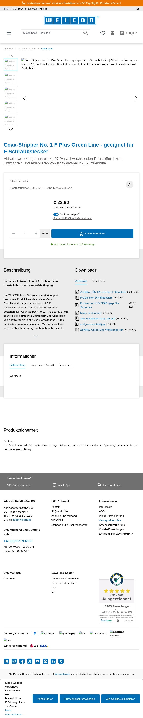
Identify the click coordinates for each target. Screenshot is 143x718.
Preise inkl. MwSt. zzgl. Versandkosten (72, 218)
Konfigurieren (45, 698)
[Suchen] (85, 32)
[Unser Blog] (8, 661)
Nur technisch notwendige (79, 698)
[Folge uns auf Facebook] (23, 661)
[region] (71, 98)
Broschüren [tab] (98, 280)
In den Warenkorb (94, 233)
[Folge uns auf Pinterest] (47, 661)
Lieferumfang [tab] (17, 364)
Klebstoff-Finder (112, 485)
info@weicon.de (22, 519)
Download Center (62, 572)
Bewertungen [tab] (66, 364)
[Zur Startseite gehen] (71, 20)
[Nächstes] (136, 98)
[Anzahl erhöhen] (36, 233)
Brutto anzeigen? (69, 214)
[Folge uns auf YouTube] (39, 661)
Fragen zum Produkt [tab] (42, 364)
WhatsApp (64, 485)
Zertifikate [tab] (81, 280)
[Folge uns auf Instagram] (15, 661)
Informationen (108, 501)
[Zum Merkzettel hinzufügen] (129, 184)
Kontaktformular (22, 485)
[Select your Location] (138, 8)
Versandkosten (62, 674)
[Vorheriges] (24, 98)
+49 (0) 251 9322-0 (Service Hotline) (25, 8)
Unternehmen (12, 572)
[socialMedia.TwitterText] (31, 661)
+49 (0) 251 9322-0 (18, 541)
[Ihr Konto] (112, 33)
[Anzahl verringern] (14, 233)
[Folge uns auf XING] (61, 661)
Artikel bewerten (19, 180)
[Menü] (9, 32)
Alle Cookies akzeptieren (120, 698)
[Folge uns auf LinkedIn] (54, 661)
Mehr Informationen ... (15, 712)
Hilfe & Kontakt (61, 501)
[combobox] (51, 32)
